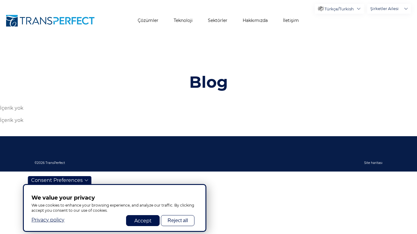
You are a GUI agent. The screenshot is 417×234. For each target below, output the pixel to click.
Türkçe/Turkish (339, 8)
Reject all (178, 220)
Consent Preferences (57, 180)
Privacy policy (47, 219)
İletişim (291, 20)
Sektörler (217, 20)
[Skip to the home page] (50, 21)
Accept (143, 220)
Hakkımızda (255, 20)
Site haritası (373, 163)
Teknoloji (183, 20)
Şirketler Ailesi (384, 8)
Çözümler (148, 20)
